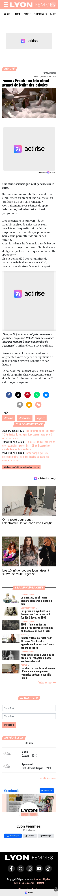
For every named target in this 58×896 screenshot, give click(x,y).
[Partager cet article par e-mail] (29, 405)
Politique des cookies (24, 883)
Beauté (27, 14)
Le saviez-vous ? (28, 594)
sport (41, 418)
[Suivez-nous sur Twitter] (19, 870)
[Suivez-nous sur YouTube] (38, 870)
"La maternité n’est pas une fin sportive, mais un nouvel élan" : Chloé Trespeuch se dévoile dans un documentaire (28, 445)
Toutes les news (45, 682)
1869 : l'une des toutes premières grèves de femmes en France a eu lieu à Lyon (37, 627)
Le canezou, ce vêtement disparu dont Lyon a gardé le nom (36, 600)
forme (9, 418)
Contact (40, 883)
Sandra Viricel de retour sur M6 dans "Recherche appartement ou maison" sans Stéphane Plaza (37, 642)
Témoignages (40, 14)
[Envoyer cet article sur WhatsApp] (37, 395)
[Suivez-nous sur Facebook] (29, 813)
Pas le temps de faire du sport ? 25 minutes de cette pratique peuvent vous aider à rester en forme (28, 434)
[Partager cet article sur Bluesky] (46, 395)
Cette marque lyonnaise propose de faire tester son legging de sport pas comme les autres (25, 456)
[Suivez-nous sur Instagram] (29, 870)
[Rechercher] (52, 4)
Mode (17, 14)
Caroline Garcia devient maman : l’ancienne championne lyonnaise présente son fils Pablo (38, 673)
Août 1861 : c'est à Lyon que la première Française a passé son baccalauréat (37, 657)
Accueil (7, 14)
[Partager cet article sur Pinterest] (27, 395)
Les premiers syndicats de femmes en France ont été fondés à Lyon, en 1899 (35, 614)
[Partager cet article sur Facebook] (9, 395)
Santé (53, 14)
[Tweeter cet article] (18, 395)
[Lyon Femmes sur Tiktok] (47, 870)
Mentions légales (42, 879)
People (24, 635)
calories (25, 418)
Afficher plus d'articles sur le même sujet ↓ (21, 467)
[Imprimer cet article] (20, 405)
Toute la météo (45, 778)
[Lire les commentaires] (38, 405)
